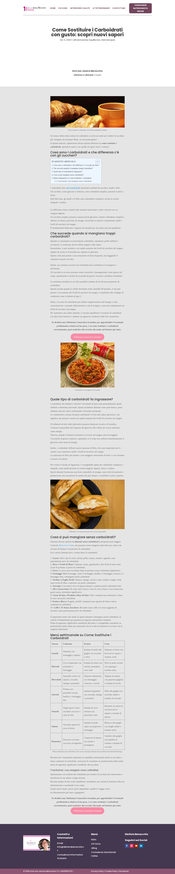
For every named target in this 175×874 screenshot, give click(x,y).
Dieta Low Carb (66, 545)
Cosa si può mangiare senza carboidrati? (68, 175)
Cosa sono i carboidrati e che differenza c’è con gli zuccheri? (76, 165)
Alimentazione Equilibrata (86, 39)
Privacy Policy (97, 871)
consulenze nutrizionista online (140, 8)
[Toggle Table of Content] (96, 161)
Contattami (118, 8)
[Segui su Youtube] (136, 846)
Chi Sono (63, 8)
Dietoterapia (108, 39)
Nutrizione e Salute (80, 8)
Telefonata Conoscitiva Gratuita (87, 337)
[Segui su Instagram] (131, 846)
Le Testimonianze (101, 8)
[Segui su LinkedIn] (141, 846)
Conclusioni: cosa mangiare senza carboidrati (75, 181)
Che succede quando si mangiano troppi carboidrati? (73, 168)
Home (52, 8)
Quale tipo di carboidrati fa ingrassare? (67, 172)
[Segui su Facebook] (127, 846)
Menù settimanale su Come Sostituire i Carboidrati (72, 178)
